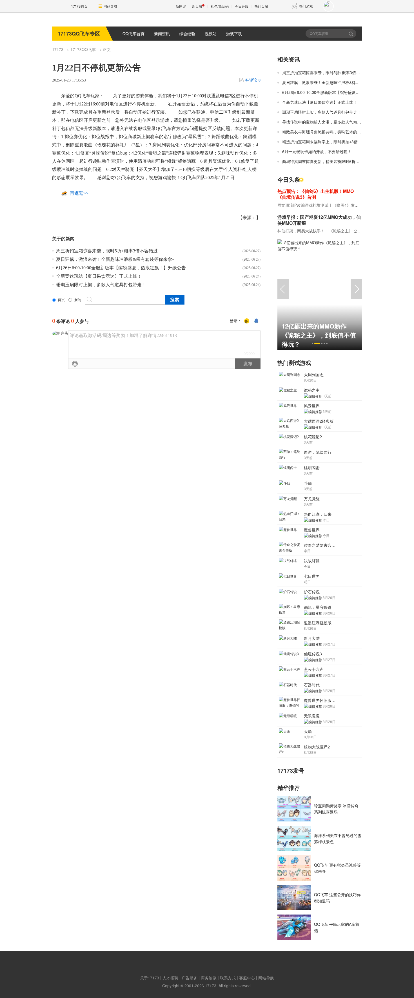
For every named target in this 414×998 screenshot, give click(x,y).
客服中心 (247, 978)
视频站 (211, 33)
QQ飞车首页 (133, 33)
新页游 (197, 6)
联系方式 (228, 978)
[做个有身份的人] (246, 321)
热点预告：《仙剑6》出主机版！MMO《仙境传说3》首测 (315, 194)
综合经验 (187, 33)
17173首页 (79, 6)
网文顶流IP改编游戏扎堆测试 (302, 205)
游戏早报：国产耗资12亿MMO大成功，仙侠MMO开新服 (319, 220)
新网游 (181, 6)
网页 (61, 300)
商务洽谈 (209, 978)
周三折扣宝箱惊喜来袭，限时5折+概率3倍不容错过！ (109, 250)
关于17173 (149, 978)
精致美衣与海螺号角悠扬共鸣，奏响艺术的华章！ (325, 132)
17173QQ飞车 (83, 49)
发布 (247, 363)
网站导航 (110, 6)
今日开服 (241, 6)
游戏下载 (234, 33)
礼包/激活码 (220, 6)
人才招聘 (170, 978)
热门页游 (261, 6)
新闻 (77, 300)
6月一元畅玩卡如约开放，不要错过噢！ (316, 151)
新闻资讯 (162, 33)
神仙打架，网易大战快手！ (301, 230)
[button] (312, 343)
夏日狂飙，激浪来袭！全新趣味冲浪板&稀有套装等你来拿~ (115, 259)
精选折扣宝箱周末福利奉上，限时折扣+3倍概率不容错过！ (333, 141)
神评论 (253, 80)
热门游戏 (306, 6)
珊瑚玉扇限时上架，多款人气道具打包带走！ (101, 284)
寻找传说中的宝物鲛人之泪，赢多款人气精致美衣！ (327, 122)
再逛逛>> (79, 193)
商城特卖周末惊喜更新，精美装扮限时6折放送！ (324, 161)
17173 (57, 49)
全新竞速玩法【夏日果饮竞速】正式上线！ (99, 276)
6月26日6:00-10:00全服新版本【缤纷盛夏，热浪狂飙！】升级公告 (121, 267)
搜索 (351, 33)
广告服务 (189, 978)
